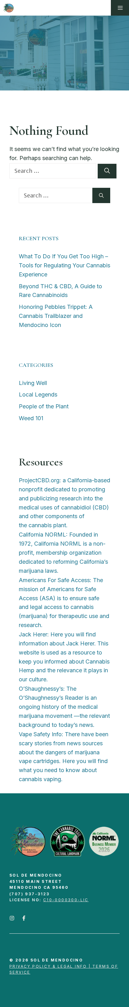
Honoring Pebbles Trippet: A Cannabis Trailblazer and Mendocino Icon (56, 316)
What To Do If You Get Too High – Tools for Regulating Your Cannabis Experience (64, 265)
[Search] (107, 171)
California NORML (42, 534)
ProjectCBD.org (39, 480)
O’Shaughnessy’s (41, 688)
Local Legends (38, 394)
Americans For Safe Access (54, 580)
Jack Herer (33, 634)
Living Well (33, 383)
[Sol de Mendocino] (8, 8)
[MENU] (120, 8)
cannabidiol (76, 507)
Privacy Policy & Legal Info (48, 966)
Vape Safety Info (40, 734)
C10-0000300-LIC (66, 900)
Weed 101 (31, 418)
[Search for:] (53, 171)
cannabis (40, 525)
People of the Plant (44, 406)
